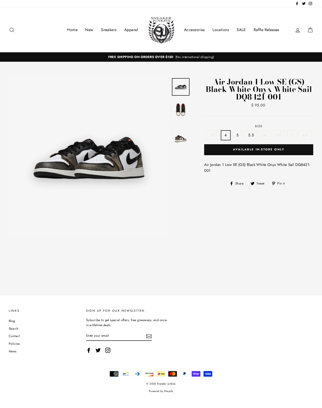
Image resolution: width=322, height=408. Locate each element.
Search (14, 328)
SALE (241, 30)
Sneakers (108, 30)
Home (72, 30)
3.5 (212, 135)
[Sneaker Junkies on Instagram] (107, 350)
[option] (161, 57)
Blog (12, 321)
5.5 (251, 135)
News (13, 351)
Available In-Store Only (259, 149)
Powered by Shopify (161, 391)
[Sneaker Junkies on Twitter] (98, 350)
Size (259, 126)
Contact (14, 336)
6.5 (278, 135)
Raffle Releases (266, 30)
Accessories (194, 30)
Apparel (131, 30)
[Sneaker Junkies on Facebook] (88, 350)
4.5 (305, 135)
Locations (220, 30)
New (89, 30)
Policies (14, 343)
